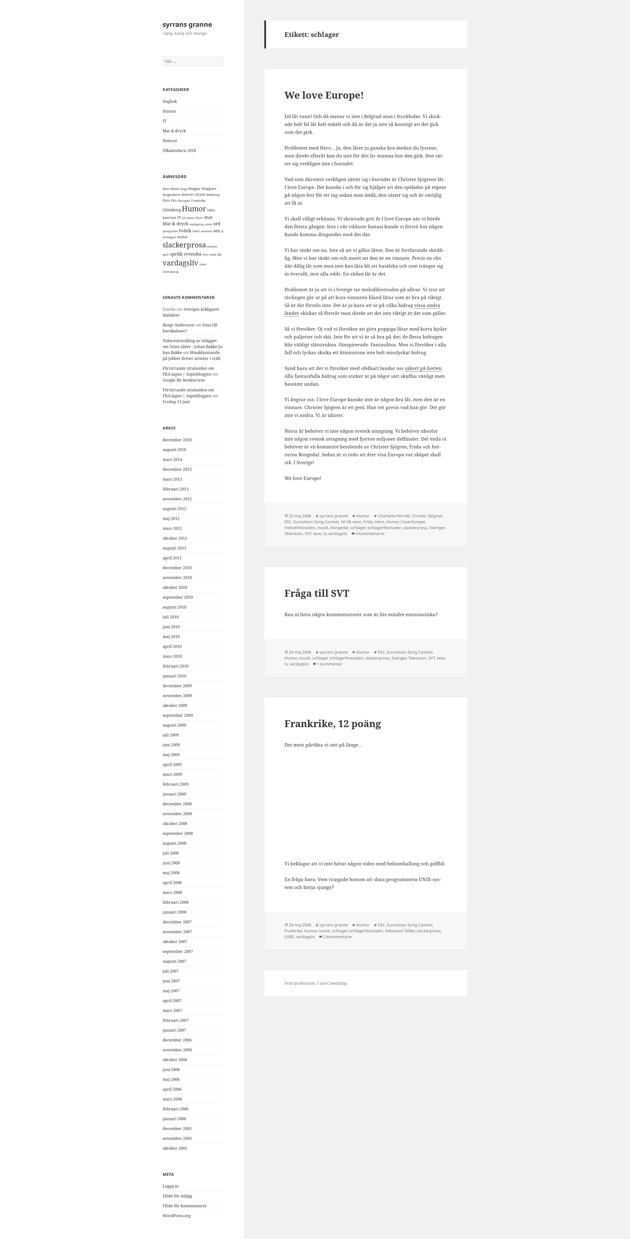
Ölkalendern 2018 (179, 150)
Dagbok (170, 101)
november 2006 (177, 1050)
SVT (308, 533)
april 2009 (172, 764)
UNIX (289, 936)
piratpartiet (170, 231)
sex (216, 230)
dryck (200, 194)
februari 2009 (176, 784)
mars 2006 (172, 1099)
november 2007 (177, 931)
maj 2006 (171, 1079)
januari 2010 (174, 676)
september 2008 (178, 833)
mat (208, 217)
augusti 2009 (174, 725)
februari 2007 (176, 1020)
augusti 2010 (174, 607)
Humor (169, 111)
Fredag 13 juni (176, 401)
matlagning (196, 224)
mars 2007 (172, 1010)
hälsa (211, 210)
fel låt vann (351, 521)
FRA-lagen (183, 200)
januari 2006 (174, 1118)
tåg (219, 254)
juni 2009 (171, 745)
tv (324, 533)
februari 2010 (176, 666)
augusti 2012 (174, 508)
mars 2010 (172, 656)
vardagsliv (180, 263)
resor (196, 231)
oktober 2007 (175, 941)
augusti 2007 (174, 961)
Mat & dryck (174, 131)
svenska (193, 254)
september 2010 (178, 597)
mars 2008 (172, 892)
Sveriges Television (409, 658)
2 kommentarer (337, 936)
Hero (379, 521)
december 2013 (177, 469)
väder (203, 264)
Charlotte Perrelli (394, 516)
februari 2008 (176, 902)
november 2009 (177, 695)
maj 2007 (171, 991)
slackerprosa (184, 245)
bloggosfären (172, 195)
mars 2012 (172, 528)
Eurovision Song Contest (316, 521)
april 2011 (172, 558)
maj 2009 (171, 754)
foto (166, 200)
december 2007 (177, 922)
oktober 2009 (175, 705)
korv (199, 217)
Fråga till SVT (316, 592)
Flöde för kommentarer (185, 1205)
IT (165, 121)
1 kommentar (329, 664)
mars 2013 (172, 479)
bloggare (209, 188)
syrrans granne (187, 24)
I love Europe (413, 521)
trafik (212, 254)
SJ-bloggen (169, 237)
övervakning (171, 272)
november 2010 (177, 577)
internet (169, 217)
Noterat (170, 140)
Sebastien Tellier (400, 930)
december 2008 (177, 804)
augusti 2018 (174, 449)
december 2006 (177, 1040)
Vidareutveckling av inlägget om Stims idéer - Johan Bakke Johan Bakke (193, 346)
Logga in (171, 1186)
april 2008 (172, 882)
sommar (212, 246)
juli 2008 (171, 853)
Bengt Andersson (178, 325)
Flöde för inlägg (177, 1196)
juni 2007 (171, 981)
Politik (185, 230)
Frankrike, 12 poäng (332, 723)
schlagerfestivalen (384, 527)
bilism (175, 189)
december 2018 (177, 440)
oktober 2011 (175, 538)
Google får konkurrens (184, 380)
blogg (183, 189)
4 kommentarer (370, 533)
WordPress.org (177, 1215)
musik (323, 527)
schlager (357, 527)
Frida (368, 521)
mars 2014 (172, 459)
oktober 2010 (175, 587)
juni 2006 (171, 1069)
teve (205, 254)
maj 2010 (171, 636)
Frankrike (198, 200)
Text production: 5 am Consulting (315, 983)
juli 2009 (171, 735)
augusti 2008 (174, 843)
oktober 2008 (175, 823)
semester (206, 231)
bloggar (194, 188)
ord (216, 224)
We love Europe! (324, 94)
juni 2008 (171, 863)
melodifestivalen (299, 527)
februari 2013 (176, 489)
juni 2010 (171, 626)
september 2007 (178, 951)
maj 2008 (171, 872)
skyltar (182, 237)
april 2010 (172, 646)
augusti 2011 (174, 548)
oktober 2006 (175, 1059)
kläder (191, 218)
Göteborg (172, 210)
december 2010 (177, 567)
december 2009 (177, 685)
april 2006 (172, 1089)
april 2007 (172, 1000)
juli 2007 (171, 971)
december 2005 (177, 1128)
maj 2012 (171, 518)
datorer (188, 194)
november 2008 (177, 813)
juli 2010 (171, 617)
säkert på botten (423, 368)
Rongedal (339, 527)
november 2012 (177, 499)
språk (176, 254)
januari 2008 (174, 912)
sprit (166, 254)
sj (222, 231)
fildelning (213, 195)
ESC (287, 521)
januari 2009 (174, 794)
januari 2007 (174, 1030)
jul (184, 218)
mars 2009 (172, 774)
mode (208, 224)
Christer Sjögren (427, 516)
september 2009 (178, 715)
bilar (166, 189)
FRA (173, 200)
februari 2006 (176, 1109)
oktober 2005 (175, 1148)
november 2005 (177, 1138)
